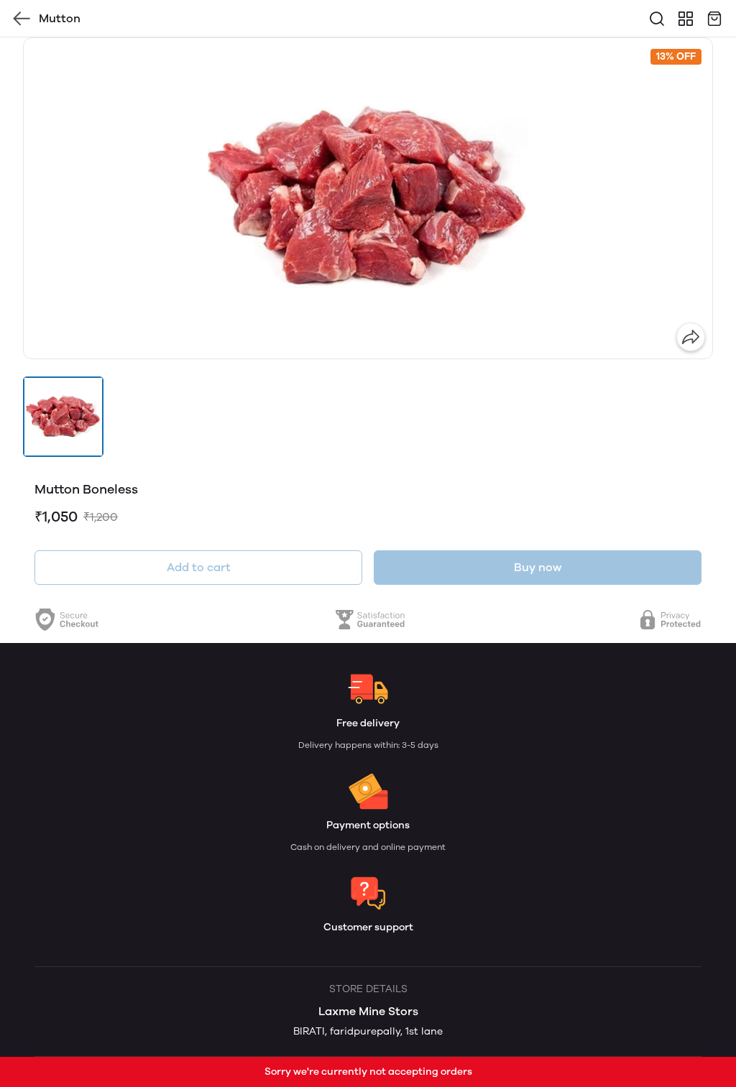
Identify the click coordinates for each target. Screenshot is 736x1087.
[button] (63, 416)
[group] (368, 198)
